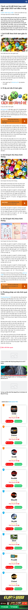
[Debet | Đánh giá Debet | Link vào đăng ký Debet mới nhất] (14, 430)
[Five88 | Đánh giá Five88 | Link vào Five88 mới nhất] (14, 556)
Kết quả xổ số (4, 109)
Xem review (19, 421)
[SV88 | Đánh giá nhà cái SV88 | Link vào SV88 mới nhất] (14, 409)
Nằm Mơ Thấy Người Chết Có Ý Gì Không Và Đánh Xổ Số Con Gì (13, 377)
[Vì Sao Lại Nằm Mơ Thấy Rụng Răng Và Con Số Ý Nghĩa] (14, 360)
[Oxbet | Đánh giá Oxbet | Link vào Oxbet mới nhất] (14, 576)
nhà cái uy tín (15, 82)
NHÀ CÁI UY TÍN (13, 402)
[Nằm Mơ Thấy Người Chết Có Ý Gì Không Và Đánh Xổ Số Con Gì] (14, 375)
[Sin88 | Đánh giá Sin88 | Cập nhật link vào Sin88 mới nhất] (14, 452)
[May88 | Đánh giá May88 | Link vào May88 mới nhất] (14, 495)
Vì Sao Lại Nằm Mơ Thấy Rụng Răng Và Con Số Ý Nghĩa (13, 362)
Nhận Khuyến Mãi (13, 417)
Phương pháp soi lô (6, 297)
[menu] (26, 1)
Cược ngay (10, 421)
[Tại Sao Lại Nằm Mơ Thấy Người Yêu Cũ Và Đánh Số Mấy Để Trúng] (14, 390)
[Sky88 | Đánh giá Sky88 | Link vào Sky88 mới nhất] (14, 516)
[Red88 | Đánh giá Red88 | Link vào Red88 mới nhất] (14, 473)
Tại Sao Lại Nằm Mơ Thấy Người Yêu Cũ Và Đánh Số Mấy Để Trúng (14, 392)
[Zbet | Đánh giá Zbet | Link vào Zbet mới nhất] (14, 537)
